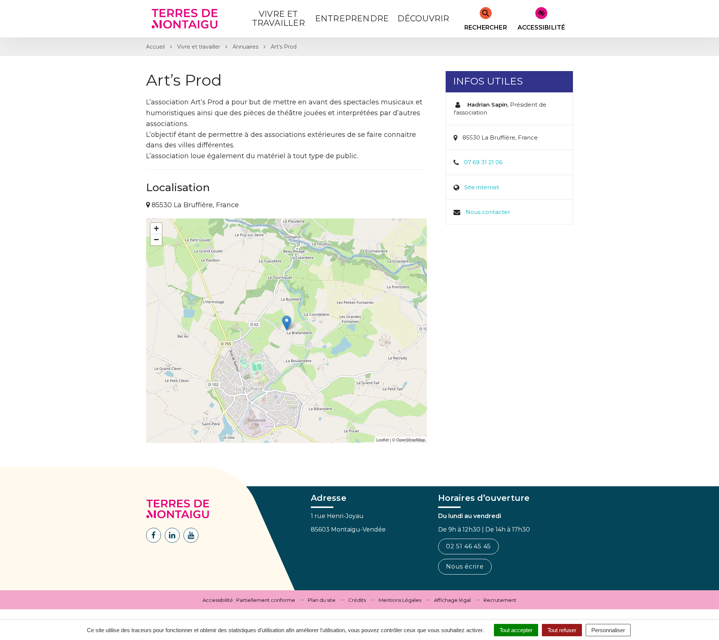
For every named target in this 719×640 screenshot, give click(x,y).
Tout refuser (561, 630)
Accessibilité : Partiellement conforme (249, 600)
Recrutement (499, 600)
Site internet (481, 187)
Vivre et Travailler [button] (278, 18)
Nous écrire (465, 566)
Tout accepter (516, 630)
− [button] (156, 239)
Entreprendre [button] (352, 18)
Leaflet (382, 440)
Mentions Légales (400, 600)
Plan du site (322, 600)
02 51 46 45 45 (468, 546)
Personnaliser (608, 630)
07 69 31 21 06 (483, 162)
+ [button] (156, 228)
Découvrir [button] (423, 18)
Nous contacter (487, 211)
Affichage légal (452, 600)
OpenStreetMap (410, 440)
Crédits (357, 600)
